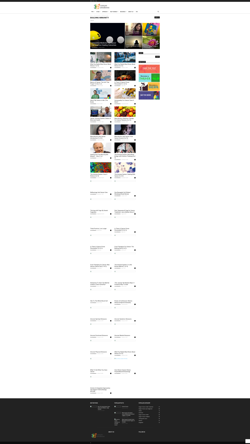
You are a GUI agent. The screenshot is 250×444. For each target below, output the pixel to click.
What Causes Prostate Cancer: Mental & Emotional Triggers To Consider (128, 421)
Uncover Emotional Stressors (99, 335)
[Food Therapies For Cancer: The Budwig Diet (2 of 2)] (125, 240)
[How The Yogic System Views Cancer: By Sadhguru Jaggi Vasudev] (93, 408)
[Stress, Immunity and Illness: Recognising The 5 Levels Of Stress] (133, 29)
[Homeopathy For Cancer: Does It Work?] (125, 93)
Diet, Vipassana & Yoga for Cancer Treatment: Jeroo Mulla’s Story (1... (124, 211)
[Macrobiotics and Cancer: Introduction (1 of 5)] (100, 129)
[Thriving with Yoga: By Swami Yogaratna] (100, 203)
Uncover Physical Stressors (98, 352)
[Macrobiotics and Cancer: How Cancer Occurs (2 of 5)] (125, 129)
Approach (104, 11)
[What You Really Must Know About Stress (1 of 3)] (100, 57)
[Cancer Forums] (117, 408)
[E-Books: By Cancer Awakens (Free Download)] (151, 29)
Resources (122, 11)
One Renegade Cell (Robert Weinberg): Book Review (122, 193)
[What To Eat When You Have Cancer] (100, 363)
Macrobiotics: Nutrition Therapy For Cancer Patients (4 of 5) (124, 119)
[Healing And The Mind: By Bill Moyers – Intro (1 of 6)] (100, 148)
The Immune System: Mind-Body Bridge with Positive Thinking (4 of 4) (124, 156)
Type (92, 11)
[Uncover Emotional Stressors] (100, 328)
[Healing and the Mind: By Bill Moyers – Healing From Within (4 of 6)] (133, 42)
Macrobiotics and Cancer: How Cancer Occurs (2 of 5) (123, 137)
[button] (158, 11)
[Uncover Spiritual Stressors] (100, 312)
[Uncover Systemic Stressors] (125, 312)
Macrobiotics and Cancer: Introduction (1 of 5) (98, 137)
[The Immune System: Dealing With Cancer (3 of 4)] (125, 167)
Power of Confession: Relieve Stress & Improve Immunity (123, 301)
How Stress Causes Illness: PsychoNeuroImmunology (122, 370)
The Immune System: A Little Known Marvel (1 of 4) (123, 265)
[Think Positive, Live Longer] (100, 221)
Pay (96, 0)
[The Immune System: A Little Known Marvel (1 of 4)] (125, 258)
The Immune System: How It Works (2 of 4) (98, 175)
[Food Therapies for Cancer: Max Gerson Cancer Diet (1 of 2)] (100, 258)
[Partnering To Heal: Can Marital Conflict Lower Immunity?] (100, 276)
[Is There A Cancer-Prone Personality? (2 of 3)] (100, 240)
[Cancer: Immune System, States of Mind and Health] (100, 111)
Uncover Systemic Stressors (123, 319)
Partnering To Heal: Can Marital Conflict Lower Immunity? (99, 283)
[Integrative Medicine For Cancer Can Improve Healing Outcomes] (107, 38)
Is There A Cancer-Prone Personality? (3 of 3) (121, 229)
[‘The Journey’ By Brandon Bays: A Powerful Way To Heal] (125, 276)
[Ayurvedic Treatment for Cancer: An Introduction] (151, 42)
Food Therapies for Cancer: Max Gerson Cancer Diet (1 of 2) (100, 265)
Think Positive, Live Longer (98, 228)
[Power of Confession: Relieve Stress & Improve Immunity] (125, 294)
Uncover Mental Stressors (122, 335)
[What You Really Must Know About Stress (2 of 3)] (125, 57)
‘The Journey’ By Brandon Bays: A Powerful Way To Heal (124, 283)
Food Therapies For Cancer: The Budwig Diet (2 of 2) (124, 247)
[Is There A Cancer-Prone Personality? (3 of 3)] (125, 221)
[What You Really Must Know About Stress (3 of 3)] (125, 345)
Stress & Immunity (97, 15)
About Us (130, 11)
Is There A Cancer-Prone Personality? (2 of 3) (97, 247)
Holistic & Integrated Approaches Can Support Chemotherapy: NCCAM (100, 389)
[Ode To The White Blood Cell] (100, 294)
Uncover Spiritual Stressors (98, 319)
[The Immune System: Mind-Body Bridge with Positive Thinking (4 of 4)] (125, 148)
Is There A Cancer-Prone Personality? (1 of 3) (121, 83)
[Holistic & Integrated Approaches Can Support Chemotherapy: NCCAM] (100, 381)
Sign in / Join (92, 0)
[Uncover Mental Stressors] (125, 328)
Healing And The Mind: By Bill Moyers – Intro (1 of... (99, 155)
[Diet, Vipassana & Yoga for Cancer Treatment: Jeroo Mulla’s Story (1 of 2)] (125, 203)
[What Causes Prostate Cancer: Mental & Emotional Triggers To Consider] (117, 422)
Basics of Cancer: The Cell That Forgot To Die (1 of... (99, 83)
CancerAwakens (95, 47)
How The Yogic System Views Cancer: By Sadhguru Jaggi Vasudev (104, 408)
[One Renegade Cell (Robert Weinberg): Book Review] (125, 185)
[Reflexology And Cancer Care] (100, 185)
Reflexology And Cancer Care (99, 192)
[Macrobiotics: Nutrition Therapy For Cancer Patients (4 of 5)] (125, 111)
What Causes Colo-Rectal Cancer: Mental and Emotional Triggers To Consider (128, 414)
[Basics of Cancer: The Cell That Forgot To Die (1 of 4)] (100, 75)
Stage (97, 11)
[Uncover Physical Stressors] (100, 345)
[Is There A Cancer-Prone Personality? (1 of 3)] (125, 75)
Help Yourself (113, 11)
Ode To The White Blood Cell (99, 301)
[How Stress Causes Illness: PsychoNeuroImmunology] (125, 363)
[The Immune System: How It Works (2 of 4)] (100, 167)
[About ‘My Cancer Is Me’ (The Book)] (100, 93)
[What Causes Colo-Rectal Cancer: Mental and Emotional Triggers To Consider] (117, 414)
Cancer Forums (125, 406)
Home (91, 15)
